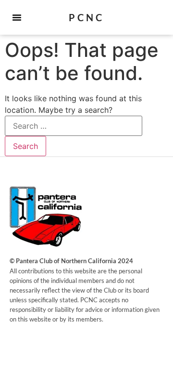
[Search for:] (73, 126)
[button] (17, 17)
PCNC (86, 17)
